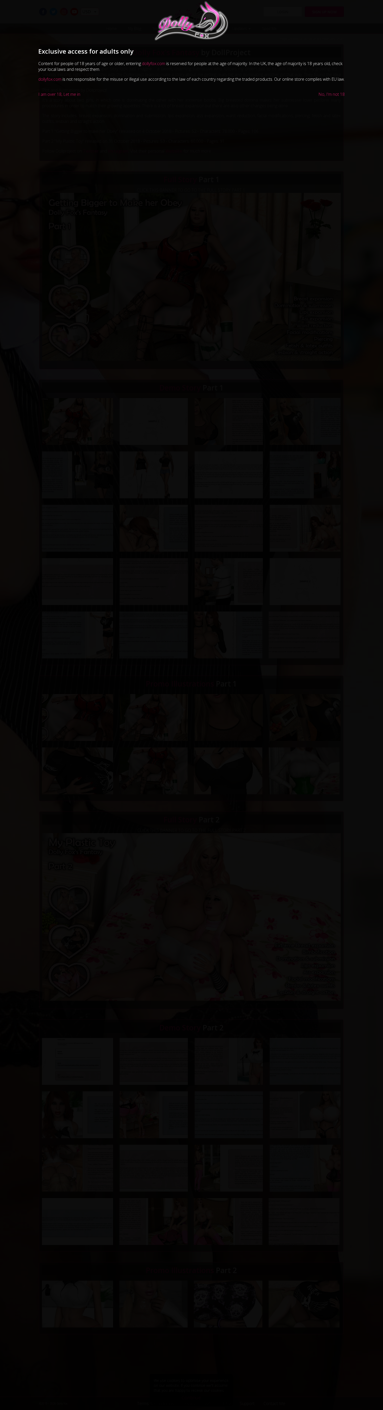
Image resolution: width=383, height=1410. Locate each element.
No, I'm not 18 (331, 94)
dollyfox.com (153, 63)
